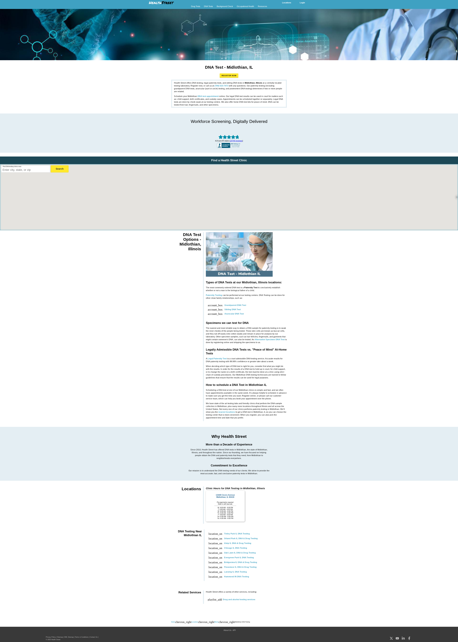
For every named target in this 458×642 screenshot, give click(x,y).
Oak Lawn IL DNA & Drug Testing (240, 553)
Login (302, 3)
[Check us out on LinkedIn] (403, 638)
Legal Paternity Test (217, 359)
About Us (227, 630)
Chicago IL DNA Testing (235, 548)
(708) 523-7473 (221, 86)
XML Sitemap (69, 637)
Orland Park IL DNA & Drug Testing (241, 538)
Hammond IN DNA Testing (236, 577)
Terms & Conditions (81, 637)
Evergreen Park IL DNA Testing (239, 558)
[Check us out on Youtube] (397, 638)
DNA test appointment (208, 96)
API (234, 630)
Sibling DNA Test (232, 309)
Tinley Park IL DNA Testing (237, 534)
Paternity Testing (214, 295)
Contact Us (94, 637)
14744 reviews (236, 141)
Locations (286, 3)
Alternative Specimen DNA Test (270, 340)
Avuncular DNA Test (234, 314)
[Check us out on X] (391, 638)
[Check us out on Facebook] (409, 638)
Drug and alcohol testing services (239, 599)
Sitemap (60, 637)
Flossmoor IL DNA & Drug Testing (240, 567)
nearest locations (226, 412)
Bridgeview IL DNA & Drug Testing (240, 562)
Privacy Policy (51, 637)
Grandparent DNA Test (235, 305)
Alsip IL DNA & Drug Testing (237, 543)
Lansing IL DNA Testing (235, 572)
